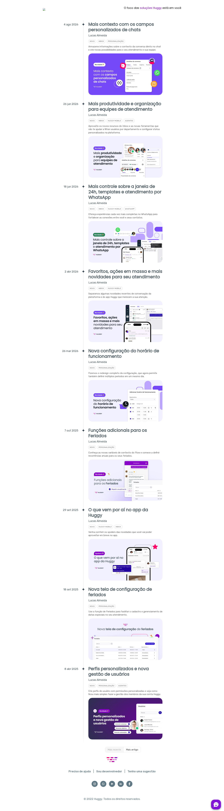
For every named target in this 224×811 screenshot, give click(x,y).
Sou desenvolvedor (109, 771)
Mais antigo (132, 749)
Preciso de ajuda (80, 771)
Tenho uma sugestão (142, 771)
